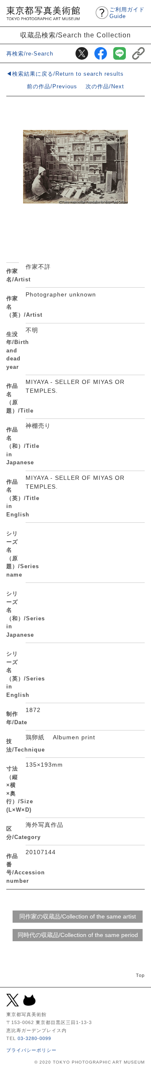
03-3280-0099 (34, 1038)
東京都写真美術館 (43, 13)
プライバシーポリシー (31, 1050)
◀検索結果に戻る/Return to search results (65, 74)
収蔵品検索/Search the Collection (75, 35)
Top (140, 975)
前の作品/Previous (52, 86)
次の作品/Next (105, 86)
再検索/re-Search (29, 53)
